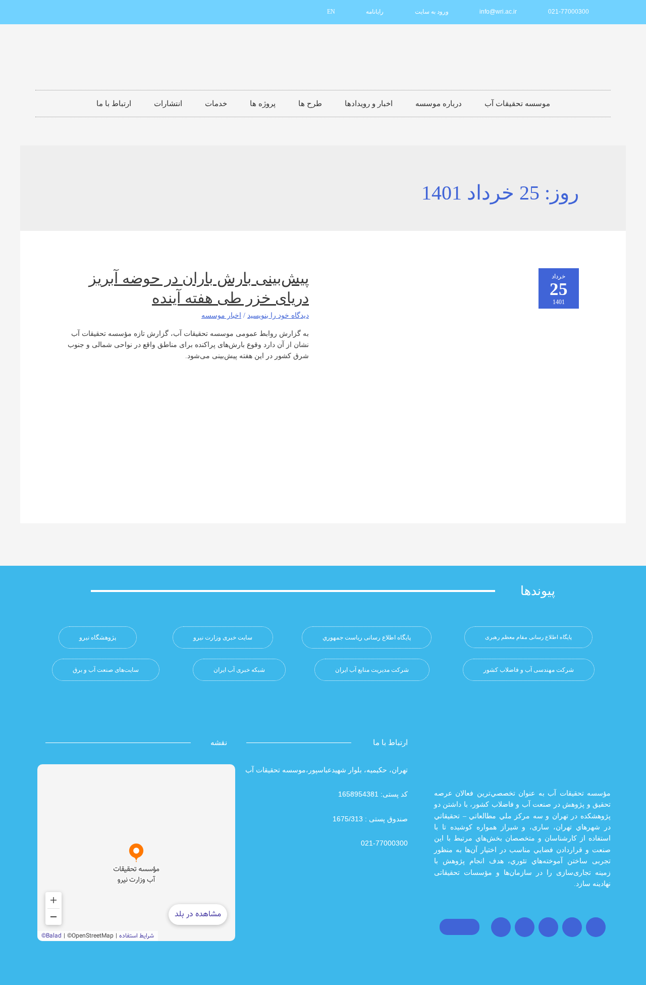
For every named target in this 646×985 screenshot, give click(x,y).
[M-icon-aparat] (116, 12)
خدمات (216, 104)
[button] (528, 637)
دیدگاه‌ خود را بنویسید (278, 315)
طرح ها (310, 104)
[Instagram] (596, 927)
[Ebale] (49, 12)
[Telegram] (548, 927)
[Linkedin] (99, 12)
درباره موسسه (438, 104)
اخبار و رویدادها (369, 104)
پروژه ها (263, 104)
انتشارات (168, 104)
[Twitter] (572, 927)
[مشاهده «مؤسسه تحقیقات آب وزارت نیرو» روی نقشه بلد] (136, 852)
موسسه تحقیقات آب (517, 104)
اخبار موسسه (221, 315)
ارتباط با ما (113, 104)
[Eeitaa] (83, 12)
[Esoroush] (66, 12)
